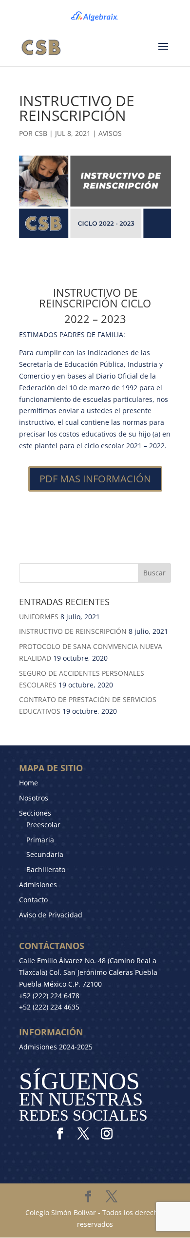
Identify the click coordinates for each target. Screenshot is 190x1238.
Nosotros (33, 797)
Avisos (110, 133)
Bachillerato (45, 869)
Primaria (40, 839)
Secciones (35, 813)
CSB (41, 133)
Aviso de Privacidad (50, 914)
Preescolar (43, 824)
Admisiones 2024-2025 (56, 1046)
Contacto (33, 899)
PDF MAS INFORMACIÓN (95, 478)
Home (28, 782)
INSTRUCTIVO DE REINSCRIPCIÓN (73, 631)
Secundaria (44, 854)
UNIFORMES (38, 616)
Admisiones (38, 884)
